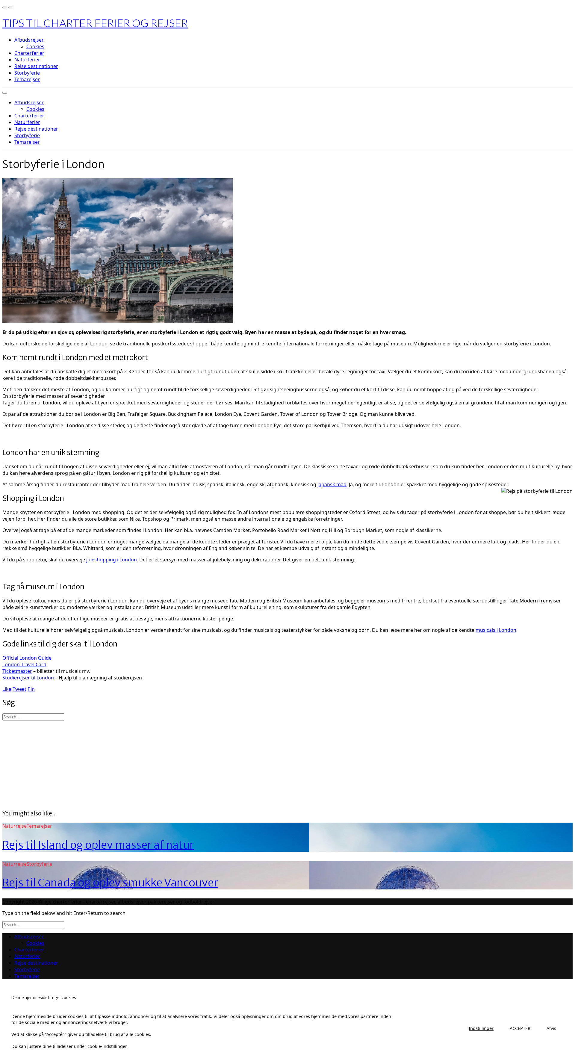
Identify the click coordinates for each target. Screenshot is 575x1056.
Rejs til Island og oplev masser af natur (98, 845)
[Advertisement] (182, 762)
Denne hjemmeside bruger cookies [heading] (43, 997)
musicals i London (496, 630)
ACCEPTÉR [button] (520, 1028)
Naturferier (27, 59)
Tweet (19, 689)
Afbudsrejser (29, 40)
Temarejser (27, 79)
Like (6, 689)
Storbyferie (27, 73)
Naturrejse (14, 826)
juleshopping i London (111, 559)
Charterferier (29, 53)
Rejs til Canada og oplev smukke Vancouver (110, 882)
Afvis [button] (551, 1028)
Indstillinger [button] (481, 1028)
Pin (31, 689)
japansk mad (331, 484)
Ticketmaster (17, 671)
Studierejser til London (28, 677)
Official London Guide (27, 658)
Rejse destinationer (36, 66)
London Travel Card (24, 664)
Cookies (35, 46)
